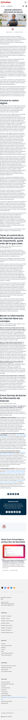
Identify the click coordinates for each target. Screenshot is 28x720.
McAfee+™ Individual (6, 616)
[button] (26, 6)
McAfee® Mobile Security (7, 632)
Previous (2, 559)
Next (25, 559)
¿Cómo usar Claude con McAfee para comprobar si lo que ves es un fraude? (13, 561)
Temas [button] (3, 6)
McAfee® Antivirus (5, 623)
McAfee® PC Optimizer (6, 628)
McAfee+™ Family (5, 618)
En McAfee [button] (9, 6)
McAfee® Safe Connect (6, 625)
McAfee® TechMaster (6, 630)
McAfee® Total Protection (7, 620)
